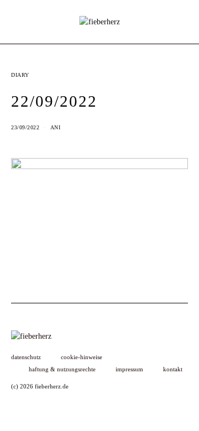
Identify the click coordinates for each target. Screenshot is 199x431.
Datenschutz (26, 357)
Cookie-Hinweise (81, 357)
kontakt (172, 369)
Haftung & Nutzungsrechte (62, 369)
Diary (20, 75)
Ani (55, 127)
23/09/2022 (25, 127)
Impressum (129, 369)
